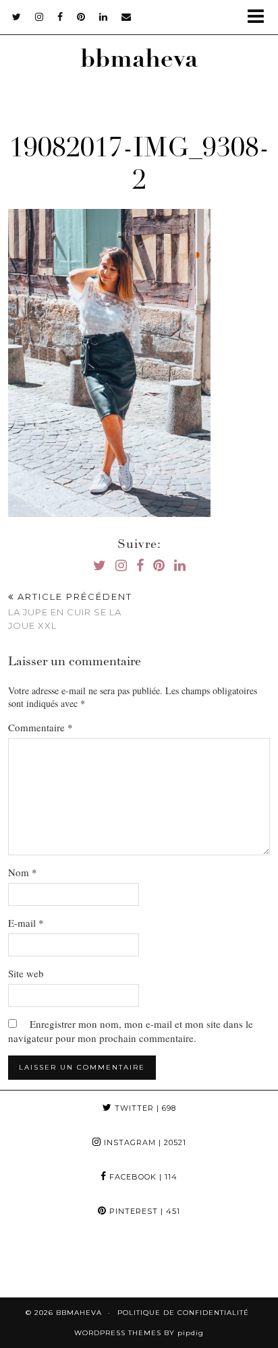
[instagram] (39, 17)
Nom (22, 872)
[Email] (126, 17)
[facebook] (60, 17)
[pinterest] (81, 17)
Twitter (144, 1108)
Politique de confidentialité (183, 1312)
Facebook (142, 1177)
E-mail (26, 922)
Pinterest (143, 1211)
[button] (260, 17)
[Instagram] (35, 1262)
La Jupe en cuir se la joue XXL (70, 610)
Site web (26, 973)
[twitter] (17, 17)
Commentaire (40, 727)
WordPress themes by (139, 1332)
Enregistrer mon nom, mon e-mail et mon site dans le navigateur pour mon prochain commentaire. (130, 1031)
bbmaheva (139, 61)
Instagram (143, 1142)
